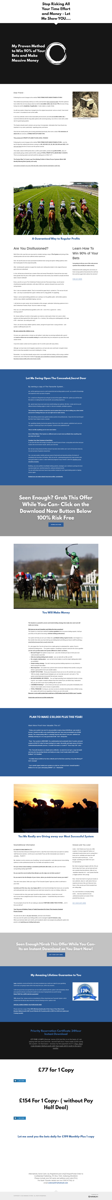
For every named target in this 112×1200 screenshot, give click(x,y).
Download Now (56, 524)
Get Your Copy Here (79, 903)
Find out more (77, 279)
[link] (56, 19)
